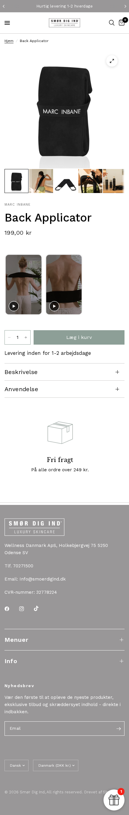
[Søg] (112, 22)
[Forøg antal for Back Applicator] (25, 337)
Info (10, 661)
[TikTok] (40, 608)
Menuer (16, 639)
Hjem (9, 41)
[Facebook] (11, 608)
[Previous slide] (11, 284)
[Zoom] (112, 61)
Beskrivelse (21, 372)
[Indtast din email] (118, 728)
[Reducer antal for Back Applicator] (9, 337)
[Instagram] (25, 608)
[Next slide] (117, 284)
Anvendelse (21, 389)
